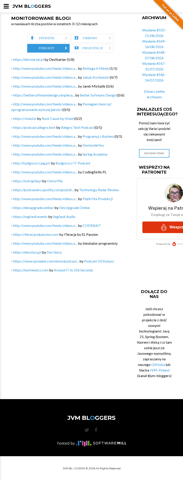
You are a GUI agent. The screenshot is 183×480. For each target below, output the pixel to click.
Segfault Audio (64, 216)
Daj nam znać (154, 153)
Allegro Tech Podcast (77, 127)
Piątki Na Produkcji (98, 199)
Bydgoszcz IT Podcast (73, 163)
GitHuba (158, 364)
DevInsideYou (93, 145)
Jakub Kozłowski (96, 77)
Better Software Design (98, 95)
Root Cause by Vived (58, 118)
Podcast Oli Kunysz (99, 261)
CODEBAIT (92, 225)
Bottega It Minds (96, 68)
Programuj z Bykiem (98, 136)
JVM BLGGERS (31, 6)
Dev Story (54, 252)
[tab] (48, 38)
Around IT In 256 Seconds (73, 270)
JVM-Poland (159, 370)
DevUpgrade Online (74, 207)
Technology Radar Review (99, 190)
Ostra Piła (54, 181)
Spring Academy (95, 154)
